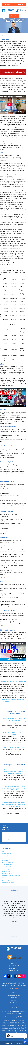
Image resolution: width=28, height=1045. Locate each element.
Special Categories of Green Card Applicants (13, 880)
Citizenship (5, 860)
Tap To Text (20, 4)
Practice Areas (6, 848)
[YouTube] (19, 976)
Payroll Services (6, 871)
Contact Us (14, 16)
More (23, 16)
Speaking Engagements (14, 995)
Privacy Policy (14, 997)
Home (4, 16)
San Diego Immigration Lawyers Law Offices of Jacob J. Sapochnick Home (14, 10)
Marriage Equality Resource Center (11, 875)
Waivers (4, 877)
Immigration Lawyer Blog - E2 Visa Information (14, 712)
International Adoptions (8, 867)
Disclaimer (14, 1000)
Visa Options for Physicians (9, 882)
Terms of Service (14, 1002)
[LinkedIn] (12, 976)
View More (14, 936)
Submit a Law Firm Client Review (14, 941)
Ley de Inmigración (7, 873)
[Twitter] (8, 976)
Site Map (14, 1005)
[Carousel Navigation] (14, 930)
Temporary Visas (6, 853)
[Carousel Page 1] (7, 930)
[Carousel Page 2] (10, 930)
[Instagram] (23, 976)
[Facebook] (5, 976)
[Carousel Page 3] (14, 930)
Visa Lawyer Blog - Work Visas (14, 764)
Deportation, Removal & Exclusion (11, 869)
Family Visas (5, 858)
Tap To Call (7, 4)
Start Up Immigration (7, 862)
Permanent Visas (6, 856)
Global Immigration (7, 864)
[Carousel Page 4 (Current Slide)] (17, 930)
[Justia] (15, 976)
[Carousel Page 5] (20, 930)
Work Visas (5, 851)
